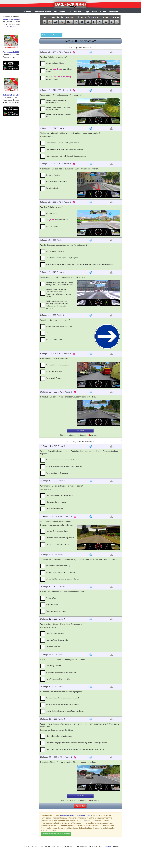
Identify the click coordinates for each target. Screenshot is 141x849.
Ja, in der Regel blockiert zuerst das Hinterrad (62, 698)
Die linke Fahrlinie (52, 188)
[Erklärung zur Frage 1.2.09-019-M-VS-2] (90, 164)
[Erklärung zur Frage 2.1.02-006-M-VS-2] (90, 757)
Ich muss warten (52, 213)
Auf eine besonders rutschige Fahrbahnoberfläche (64, 466)
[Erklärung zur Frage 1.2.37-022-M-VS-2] (90, 392)
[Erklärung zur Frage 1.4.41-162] (90, 315)
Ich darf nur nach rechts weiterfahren (59, 333)
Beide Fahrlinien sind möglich (56, 181)
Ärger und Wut (51, 598)
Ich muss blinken (52, 226)
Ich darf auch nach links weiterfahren (59, 326)
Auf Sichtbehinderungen (54, 371)
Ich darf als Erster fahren (55, 63)
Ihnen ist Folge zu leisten (55, 251)
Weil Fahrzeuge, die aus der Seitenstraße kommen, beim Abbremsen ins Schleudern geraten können (58, 292)
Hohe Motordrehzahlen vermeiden (58, 679)
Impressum (113, 12)
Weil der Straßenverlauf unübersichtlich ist (60, 115)
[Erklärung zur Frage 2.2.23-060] (90, 481)
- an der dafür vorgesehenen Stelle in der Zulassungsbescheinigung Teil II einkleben (75, 749)
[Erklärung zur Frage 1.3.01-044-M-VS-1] (90, 52)
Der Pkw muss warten (57, 219)
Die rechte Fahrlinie (53, 175)
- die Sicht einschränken (54, 509)
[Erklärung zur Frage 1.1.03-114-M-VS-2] (90, 90)
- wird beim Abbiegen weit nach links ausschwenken (64, 149)
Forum (103, 12)
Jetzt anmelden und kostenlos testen (55, 834)
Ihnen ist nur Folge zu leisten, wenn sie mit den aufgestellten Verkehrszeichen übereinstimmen (79, 264)
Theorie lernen (75, 12)
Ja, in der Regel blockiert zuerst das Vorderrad (62, 704)
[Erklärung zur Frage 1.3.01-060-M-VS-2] (90, 202)
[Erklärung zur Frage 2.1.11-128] (90, 587)
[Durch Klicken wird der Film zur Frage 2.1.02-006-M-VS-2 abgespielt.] (98, 778)
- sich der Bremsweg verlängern (57, 531)
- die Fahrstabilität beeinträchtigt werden (60, 538)
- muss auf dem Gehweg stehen (57, 640)
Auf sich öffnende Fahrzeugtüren (57, 365)
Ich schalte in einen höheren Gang (58, 566)
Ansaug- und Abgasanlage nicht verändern (61, 672)
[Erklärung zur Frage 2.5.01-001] (90, 654)
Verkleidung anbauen (53, 666)
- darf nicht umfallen (53, 647)
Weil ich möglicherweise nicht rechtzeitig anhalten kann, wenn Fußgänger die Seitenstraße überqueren (57, 304)
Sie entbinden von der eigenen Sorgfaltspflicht (62, 258)
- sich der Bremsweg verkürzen (57, 544)
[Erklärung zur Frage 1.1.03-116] (90, 272)
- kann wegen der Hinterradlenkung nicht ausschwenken (66, 156)
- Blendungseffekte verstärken (56, 502)
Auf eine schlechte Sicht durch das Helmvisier (62, 460)
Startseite (27, 12)
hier (109, 846)
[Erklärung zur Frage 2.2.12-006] (90, 619)
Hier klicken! (11, 27)
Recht (94, 12)
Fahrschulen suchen (42, 12)
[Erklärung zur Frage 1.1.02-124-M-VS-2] (90, 353)
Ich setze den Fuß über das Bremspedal (60, 572)
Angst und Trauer (52, 604)
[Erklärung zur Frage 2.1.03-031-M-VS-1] (90, 516)
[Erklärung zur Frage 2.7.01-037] (90, 686)
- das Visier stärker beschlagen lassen (59, 495)
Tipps (86, 12)
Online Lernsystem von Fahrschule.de (76, 815)
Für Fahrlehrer (60, 12)
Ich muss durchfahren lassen (58, 70)
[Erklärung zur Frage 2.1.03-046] (90, 446)
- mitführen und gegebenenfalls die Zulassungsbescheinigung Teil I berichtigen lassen (76, 743)
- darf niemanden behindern (55, 633)
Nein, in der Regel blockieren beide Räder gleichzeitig (65, 711)
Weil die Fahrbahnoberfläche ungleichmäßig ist (56, 101)
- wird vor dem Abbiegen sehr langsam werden (62, 143)
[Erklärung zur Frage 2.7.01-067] (90, 554)
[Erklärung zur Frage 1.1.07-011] (90, 128)
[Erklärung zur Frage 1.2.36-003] (90, 240)
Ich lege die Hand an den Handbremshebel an (62, 579)
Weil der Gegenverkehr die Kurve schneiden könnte (58, 108)
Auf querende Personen (54, 378)
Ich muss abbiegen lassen (58, 77)
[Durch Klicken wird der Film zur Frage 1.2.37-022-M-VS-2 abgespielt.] (98, 413)
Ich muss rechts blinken (54, 339)
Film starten (80, 430)
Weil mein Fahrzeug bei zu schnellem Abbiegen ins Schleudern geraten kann (59, 283)
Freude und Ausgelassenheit (56, 611)
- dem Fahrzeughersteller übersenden (59, 736)
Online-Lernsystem (10, 19)
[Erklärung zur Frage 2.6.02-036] (90, 719)
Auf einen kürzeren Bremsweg (57, 473)
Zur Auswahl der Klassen (52, 35)
